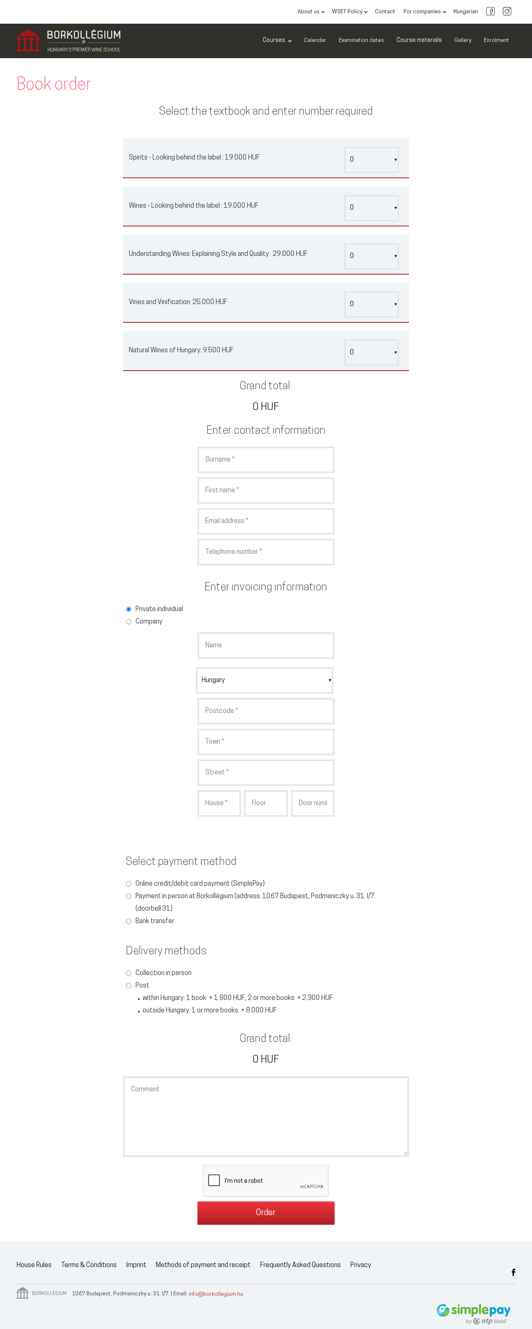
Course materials (419, 40)
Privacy (360, 1265)
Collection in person (163, 973)
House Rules (34, 1265)
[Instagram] (507, 12)
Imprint (136, 1265)
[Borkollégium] (69, 41)
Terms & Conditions (89, 1265)
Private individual (159, 609)
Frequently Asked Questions (300, 1265)
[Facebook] (490, 12)
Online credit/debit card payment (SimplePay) (200, 884)
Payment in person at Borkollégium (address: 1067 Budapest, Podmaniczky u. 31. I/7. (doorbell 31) (255, 902)
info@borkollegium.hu (216, 1294)
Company (149, 622)
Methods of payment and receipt (203, 1265)
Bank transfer (154, 921)
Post (142, 986)
